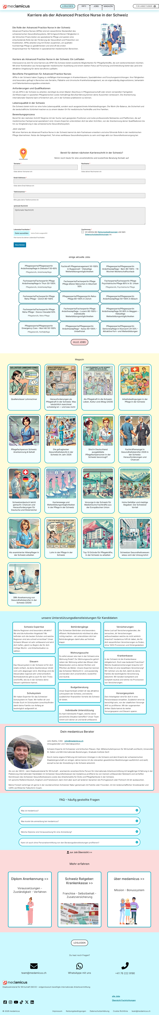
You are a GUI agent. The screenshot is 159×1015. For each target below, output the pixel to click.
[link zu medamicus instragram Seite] (11, 1002)
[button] (79, 810)
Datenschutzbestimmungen (97, 234)
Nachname (85, 163)
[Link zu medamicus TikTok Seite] (22, 1002)
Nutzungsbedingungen (108, 232)
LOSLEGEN (67, 6)
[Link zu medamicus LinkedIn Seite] (32, 1002)
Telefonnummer (20, 192)
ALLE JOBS (79, 342)
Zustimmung (86, 229)
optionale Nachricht (21, 206)
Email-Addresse (20, 178)
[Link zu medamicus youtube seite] (16, 1002)
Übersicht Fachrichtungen (124, 1000)
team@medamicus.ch (141, 1011)
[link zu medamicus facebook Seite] (5, 1002)
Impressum (57, 1011)
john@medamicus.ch (74, 741)
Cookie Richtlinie (120, 1011)
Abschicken (20, 245)
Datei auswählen (21, 233)
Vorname (17, 163)
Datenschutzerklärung (99, 1011)
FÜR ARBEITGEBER (144, 6)
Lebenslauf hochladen (22, 229)
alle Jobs (116, 996)
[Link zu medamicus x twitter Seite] (27, 1002)
